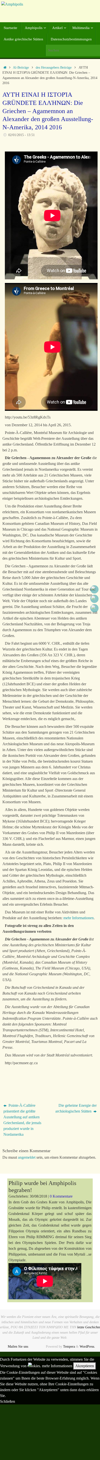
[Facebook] (94, 589)
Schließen (7, 1401)
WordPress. (87, 1346)
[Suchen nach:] (72, 50)
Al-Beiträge (21, 67)
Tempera (69, 1346)
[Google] (94, 599)
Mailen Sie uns (18, 1346)
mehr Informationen (78, 918)
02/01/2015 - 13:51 (21, 135)
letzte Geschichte (88, 1327)
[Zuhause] (4, 67)
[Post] (94, 608)
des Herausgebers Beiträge (54, 67)
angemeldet (26, 1157)
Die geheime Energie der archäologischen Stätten (76, 1108)
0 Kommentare (61, 1196)
